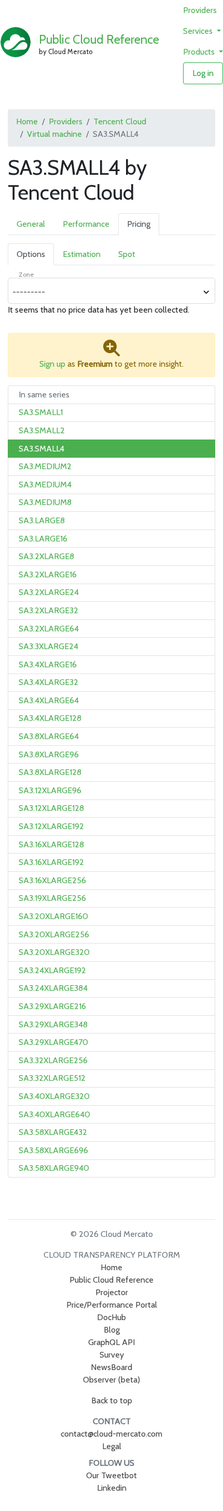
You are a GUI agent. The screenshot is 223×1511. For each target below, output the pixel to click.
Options (31, 254)
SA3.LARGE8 (42, 520)
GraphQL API (111, 1342)
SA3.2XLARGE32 (48, 610)
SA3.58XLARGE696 (53, 1150)
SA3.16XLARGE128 (51, 844)
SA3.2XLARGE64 (49, 629)
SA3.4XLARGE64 (49, 700)
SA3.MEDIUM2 (45, 466)
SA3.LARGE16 (43, 539)
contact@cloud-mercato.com (111, 1434)
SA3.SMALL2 (42, 430)
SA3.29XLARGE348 (53, 1024)
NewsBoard (111, 1367)
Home (27, 121)
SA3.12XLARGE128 (51, 808)
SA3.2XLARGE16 (48, 574)
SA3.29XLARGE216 (52, 1006)
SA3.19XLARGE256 (52, 898)
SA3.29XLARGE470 (53, 1042)
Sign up (52, 364)
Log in (203, 73)
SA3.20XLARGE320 (54, 952)
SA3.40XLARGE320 (54, 1096)
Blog (112, 1330)
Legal (111, 1446)
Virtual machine (54, 134)
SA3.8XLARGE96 (49, 754)
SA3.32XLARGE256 (53, 1060)
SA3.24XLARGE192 (52, 970)
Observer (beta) (111, 1380)
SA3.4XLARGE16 (48, 664)
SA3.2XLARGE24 (49, 592)
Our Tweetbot (111, 1475)
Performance (86, 224)
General (31, 224)
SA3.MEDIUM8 (45, 502)
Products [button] (200, 52)
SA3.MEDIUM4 (45, 484)
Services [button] (199, 31)
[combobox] (105, 292)
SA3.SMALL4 (41, 449)
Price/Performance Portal (111, 1305)
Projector (111, 1292)
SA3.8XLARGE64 (49, 736)
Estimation (82, 254)
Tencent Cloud (119, 121)
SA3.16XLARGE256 (52, 880)
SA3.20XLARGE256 (54, 934)
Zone (26, 274)
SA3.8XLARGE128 (50, 772)
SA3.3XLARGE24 (48, 646)
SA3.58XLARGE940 (54, 1168)
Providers (200, 10)
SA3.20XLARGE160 (53, 916)
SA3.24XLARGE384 (53, 988)
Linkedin (112, 1488)
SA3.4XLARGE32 (48, 682)
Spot (126, 254)
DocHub (111, 1317)
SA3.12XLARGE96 (50, 790)
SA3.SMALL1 (41, 412)
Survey (112, 1355)
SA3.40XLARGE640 (54, 1114)
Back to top (111, 1400)
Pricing (138, 224)
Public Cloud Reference (99, 39)
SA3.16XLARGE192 (51, 862)
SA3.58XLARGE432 (53, 1132)
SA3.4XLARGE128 (50, 718)
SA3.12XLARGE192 (51, 826)
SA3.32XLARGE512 (52, 1078)
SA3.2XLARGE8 (46, 556)
